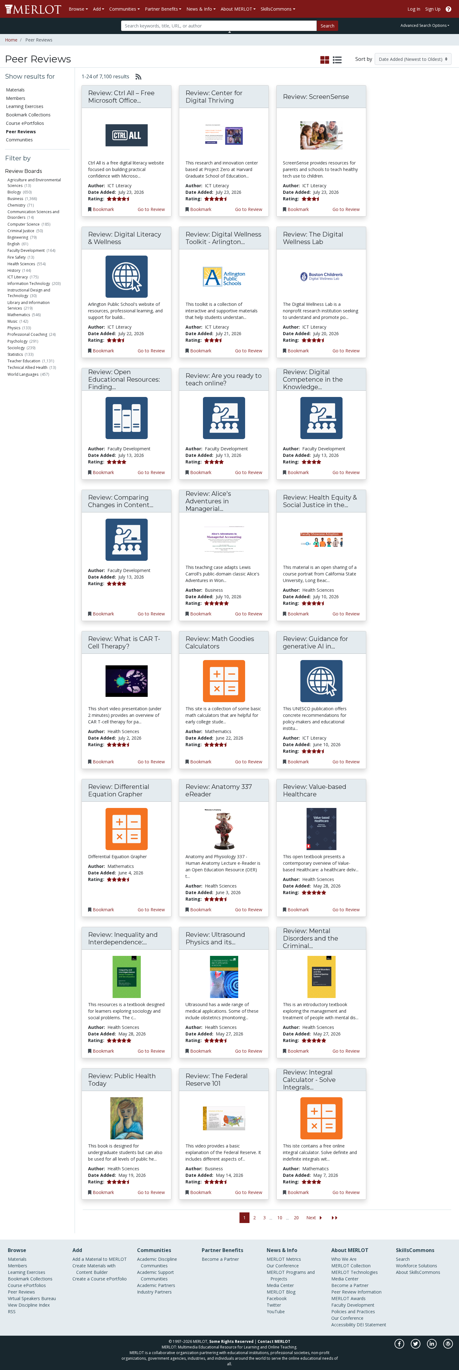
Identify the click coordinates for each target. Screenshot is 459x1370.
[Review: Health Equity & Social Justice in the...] (321, 539)
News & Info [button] (199, 9)
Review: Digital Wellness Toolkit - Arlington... (223, 238)
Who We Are (344, 1259)
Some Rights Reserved (231, 1341)
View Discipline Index (29, 1305)
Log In (413, 9)
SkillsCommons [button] (276, 9)
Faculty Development (26, 250)
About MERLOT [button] (236, 9)
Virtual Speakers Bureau (32, 1298)
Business (15, 198)
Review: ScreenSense (316, 96)
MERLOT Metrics (284, 1259)
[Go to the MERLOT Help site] (448, 9)
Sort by (363, 59)
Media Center (280, 1285)
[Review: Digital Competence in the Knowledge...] (321, 418)
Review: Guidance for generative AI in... (315, 642)
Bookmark (103, 209)
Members (15, 98)
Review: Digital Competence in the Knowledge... (313, 379)
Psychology (17, 341)
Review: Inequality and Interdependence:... (123, 938)
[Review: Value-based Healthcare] (321, 829)
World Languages (22, 374)
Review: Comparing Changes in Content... (120, 501)
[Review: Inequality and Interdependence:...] (127, 977)
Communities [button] (122, 9)
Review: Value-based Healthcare (314, 790)
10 (279, 1218)
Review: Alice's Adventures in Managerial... (208, 501)
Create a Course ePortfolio (99, 1279)
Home (11, 40)
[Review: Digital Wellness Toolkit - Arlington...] (224, 276)
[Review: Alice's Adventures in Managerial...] (224, 539)
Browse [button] (76, 9)
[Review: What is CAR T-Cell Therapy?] (127, 681)
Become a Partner (220, 1259)
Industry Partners (154, 1292)
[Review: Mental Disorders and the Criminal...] (321, 977)
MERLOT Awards (348, 1298)
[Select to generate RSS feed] (136, 76)
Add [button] (97, 9)
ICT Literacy (17, 277)
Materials (15, 90)
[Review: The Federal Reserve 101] (224, 1118)
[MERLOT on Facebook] (400, 1347)
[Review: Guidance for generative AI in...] (321, 681)
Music (12, 321)
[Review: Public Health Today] (127, 1118)
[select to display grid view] (324, 60)
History (13, 270)
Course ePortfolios (25, 123)
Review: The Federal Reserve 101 (216, 1079)
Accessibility (343, 1325)
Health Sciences (21, 264)
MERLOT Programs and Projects (291, 1275)
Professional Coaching (27, 334)
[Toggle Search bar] (229, 32)
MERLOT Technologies (354, 1272)
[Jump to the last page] (334, 1217)
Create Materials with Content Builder (94, 1269)
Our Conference (283, 1266)
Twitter (274, 1305)
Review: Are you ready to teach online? (223, 379)
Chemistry (16, 205)
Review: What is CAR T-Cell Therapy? (124, 642)
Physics (13, 327)
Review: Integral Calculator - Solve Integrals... (309, 1080)
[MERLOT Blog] (448, 1347)
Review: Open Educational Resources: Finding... (124, 379)
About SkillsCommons (418, 1272)
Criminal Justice (20, 230)
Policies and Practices (353, 1311)
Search (327, 26)
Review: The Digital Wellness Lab (313, 238)
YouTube (276, 1311)
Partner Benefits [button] (161, 9)
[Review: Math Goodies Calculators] (224, 681)
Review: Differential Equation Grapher (118, 790)
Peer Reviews (21, 1292)
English (13, 244)
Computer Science (23, 224)
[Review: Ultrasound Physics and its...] (224, 977)
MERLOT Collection (351, 1266)
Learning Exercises (24, 106)
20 (296, 1218)
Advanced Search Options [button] (424, 25)
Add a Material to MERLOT (99, 1259)
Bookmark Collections (28, 115)
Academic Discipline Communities (157, 1262)
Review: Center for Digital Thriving (214, 96)
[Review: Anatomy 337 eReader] (224, 829)
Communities (19, 140)
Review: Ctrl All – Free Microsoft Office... (121, 96)
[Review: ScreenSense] (321, 135)
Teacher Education (23, 361)
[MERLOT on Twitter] (416, 1347)
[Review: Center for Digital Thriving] (224, 135)
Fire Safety (16, 257)
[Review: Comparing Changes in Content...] (127, 539)
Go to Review (151, 209)
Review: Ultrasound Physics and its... (215, 938)
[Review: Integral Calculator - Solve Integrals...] (321, 1118)
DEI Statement (371, 1325)
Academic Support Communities (155, 1275)
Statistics (15, 354)
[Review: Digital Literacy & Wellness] (127, 276)
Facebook (277, 1298)
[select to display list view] (337, 60)
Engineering (17, 237)
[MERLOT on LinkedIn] (432, 1347)
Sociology (16, 347)
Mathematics (18, 314)
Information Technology (28, 283)
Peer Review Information (356, 1292)
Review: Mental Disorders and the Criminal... (310, 938)
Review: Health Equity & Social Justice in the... (320, 501)
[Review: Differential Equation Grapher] (127, 829)
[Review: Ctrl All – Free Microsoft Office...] (127, 135)
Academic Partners (156, 1285)
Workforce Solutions (416, 1266)
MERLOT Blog (281, 1292)
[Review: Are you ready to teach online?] (224, 418)
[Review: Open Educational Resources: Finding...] (127, 418)
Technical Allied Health (27, 367)
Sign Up (433, 9)
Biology (14, 192)
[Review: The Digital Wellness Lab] (321, 276)
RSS (12, 1311)
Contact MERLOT (274, 1341)
